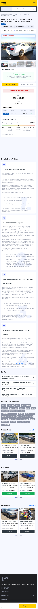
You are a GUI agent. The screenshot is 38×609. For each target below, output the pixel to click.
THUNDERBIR (26, 405)
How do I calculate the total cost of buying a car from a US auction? (15, 389)
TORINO (12, 411)
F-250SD (4, 419)
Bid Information (10, 84)
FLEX (33, 408)
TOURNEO (5, 422)
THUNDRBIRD (30, 413)
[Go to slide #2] (12, 64)
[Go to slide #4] (29, 64)
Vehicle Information (26, 84)
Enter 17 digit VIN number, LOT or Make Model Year (23, 9)
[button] (6, 9)
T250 (22, 411)
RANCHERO (13, 419)
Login (10, 606)
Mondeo (21, 413)
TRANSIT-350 (14, 408)
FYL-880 (13, 422)
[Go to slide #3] (20, 64)
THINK (4, 416)
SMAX (17, 405)
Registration (27, 606)
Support (4, 599)
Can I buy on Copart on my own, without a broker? (16, 383)
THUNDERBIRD (23, 419)
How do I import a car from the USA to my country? (17, 395)
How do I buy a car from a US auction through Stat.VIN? (15, 377)
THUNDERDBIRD (27, 416)
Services (5, 595)
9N (18, 411)
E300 (27, 408)
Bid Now (9, 456)
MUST (15, 413)
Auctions (5, 592)
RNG (18, 416)
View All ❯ (32, 430)
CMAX (32, 419)
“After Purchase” (20, 363)
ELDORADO (11, 416)
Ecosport (20, 422)
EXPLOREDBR (6, 413)
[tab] (15, 459)
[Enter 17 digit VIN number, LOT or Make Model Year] (34, 9)
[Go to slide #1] (4, 64)
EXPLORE (11, 405)
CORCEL (4, 408)
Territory (22, 408)
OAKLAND (5, 411)
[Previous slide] (4, 46)
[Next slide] (33, 46)
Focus (4, 405)
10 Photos (8, 58)
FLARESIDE (5, 425)
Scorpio (27, 422)
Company (5, 588)
